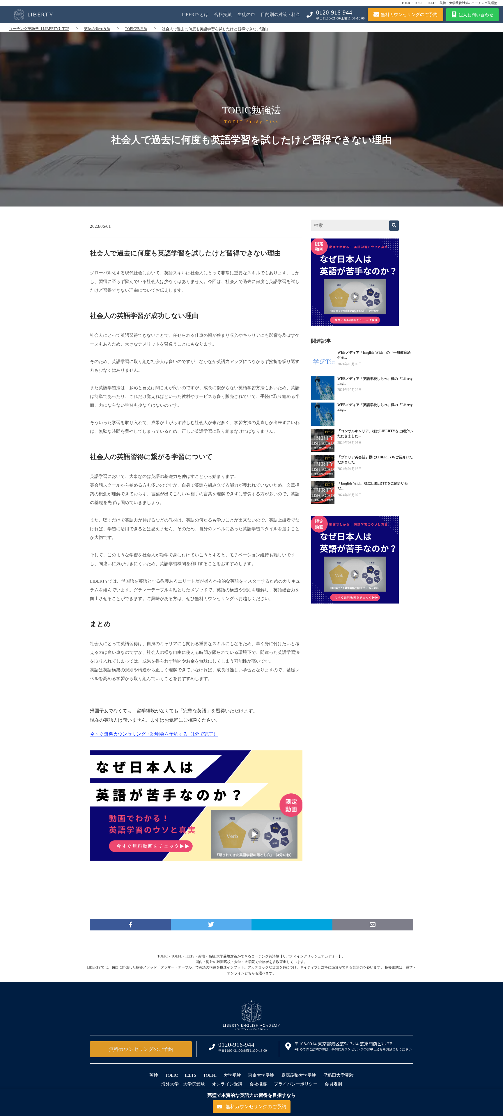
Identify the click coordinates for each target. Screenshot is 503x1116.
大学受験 (232, 1075)
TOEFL (210, 1075)
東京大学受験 (261, 1075)
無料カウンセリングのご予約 (141, 1049)
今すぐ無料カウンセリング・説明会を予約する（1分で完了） (154, 733)
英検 (153, 1075)
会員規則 (333, 1084)
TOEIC (171, 1075)
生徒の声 (246, 14)
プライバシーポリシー (296, 1084)
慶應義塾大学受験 (298, 1075)
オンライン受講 (227, 1084)
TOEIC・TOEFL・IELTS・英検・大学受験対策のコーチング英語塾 (449, 3)
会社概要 (258, 1084)
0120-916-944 (334, 12)
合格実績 (223, 14)
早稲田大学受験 (338, 1075)
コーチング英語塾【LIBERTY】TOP (39, 28)
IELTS (190, 1075)
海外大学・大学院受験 (183, 1084)
